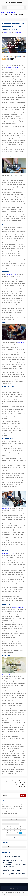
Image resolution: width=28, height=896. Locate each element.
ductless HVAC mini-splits (17, 607)
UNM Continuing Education (14, 3)
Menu (5, 7)
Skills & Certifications (14, 34)
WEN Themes (19, 888)
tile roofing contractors (17, 69)
